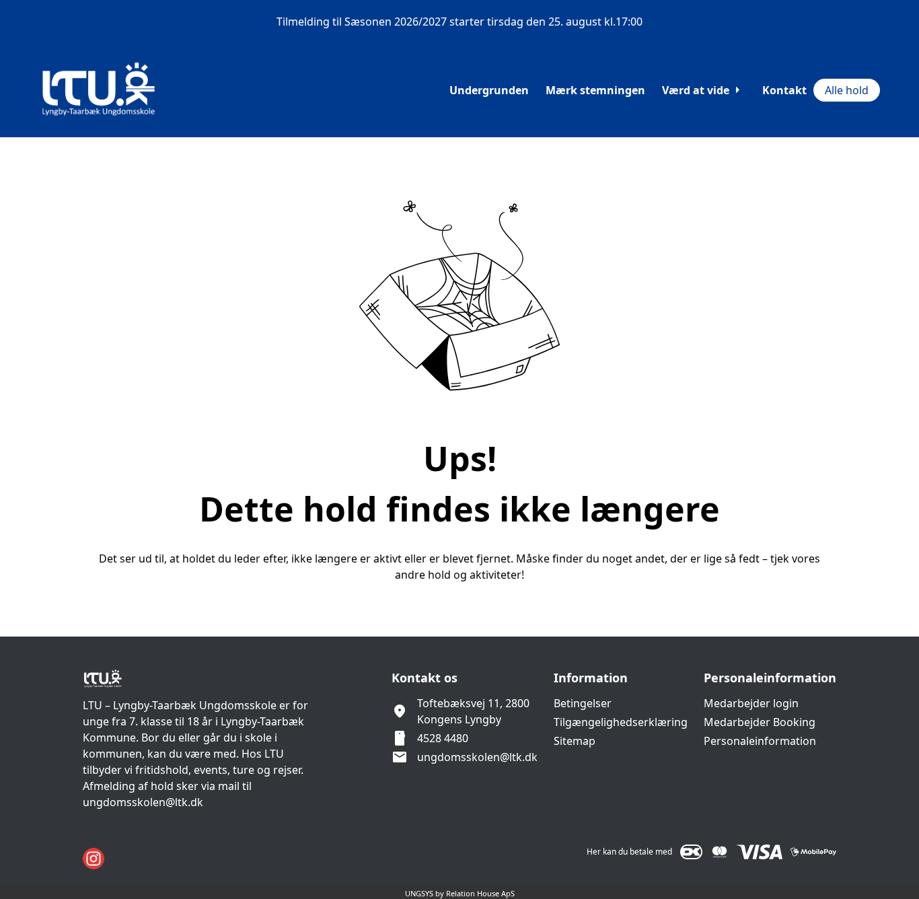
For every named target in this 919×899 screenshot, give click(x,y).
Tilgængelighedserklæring (621, 722)
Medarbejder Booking (759, 722)
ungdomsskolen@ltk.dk (477, 757)
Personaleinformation (760, 740)
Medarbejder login (751, 703)
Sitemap (574, 740)
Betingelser (583, 703)
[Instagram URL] (93, 858)
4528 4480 (442, 738)
